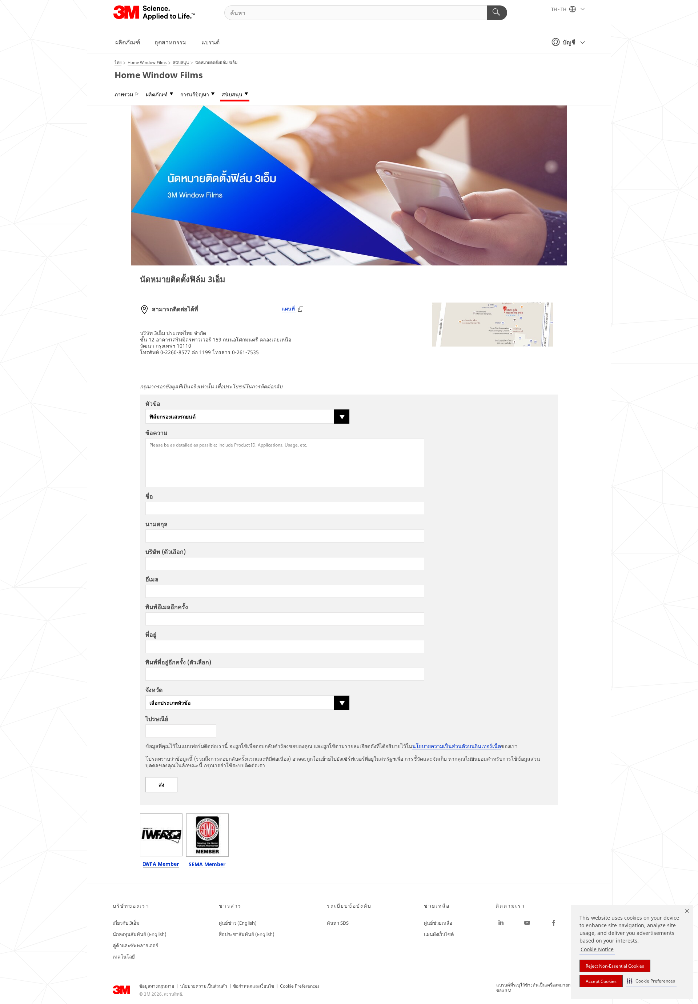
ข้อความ (156, 432)
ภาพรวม (124, 94)
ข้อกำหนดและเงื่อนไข (253, 986)
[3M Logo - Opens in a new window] (154, 12)
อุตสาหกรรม (171, 42)
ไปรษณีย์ (156, 719)
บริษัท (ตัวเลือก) (165, 551)
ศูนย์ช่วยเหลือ (438, 923)
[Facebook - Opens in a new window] (553, 922)
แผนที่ (289, 308)
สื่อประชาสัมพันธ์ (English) (246, 934)
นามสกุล (156, 524)
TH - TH (559, 9)
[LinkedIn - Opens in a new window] (501, 922)
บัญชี (569, 42)
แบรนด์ (210, 42)
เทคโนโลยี (124, 956)
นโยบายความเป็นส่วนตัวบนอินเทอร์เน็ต (456, 746)
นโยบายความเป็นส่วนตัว (203, 986)
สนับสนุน (232, 94)
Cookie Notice (597, 949)
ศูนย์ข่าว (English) (238, 923)
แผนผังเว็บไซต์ (439, 934)
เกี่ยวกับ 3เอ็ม (126, 923)
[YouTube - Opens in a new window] (527, 922)
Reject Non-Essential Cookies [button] (615, 966)
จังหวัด (154, 689)
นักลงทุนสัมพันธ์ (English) (140, 934)
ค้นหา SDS (338, 923)
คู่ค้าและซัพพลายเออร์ (135, 945)
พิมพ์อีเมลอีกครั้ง (166, 607)
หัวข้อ (152, 403)
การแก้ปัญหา (194, 94)
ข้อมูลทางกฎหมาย (156, 986)
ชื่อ (149, 496)
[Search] (497, 12)
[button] (651, 981)
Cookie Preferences (300, 986)
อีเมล (152, 579)
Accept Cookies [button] (601, 981)
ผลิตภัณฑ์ (127, 42)
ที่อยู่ (150, 634)
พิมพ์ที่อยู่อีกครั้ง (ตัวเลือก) (178, 662)
